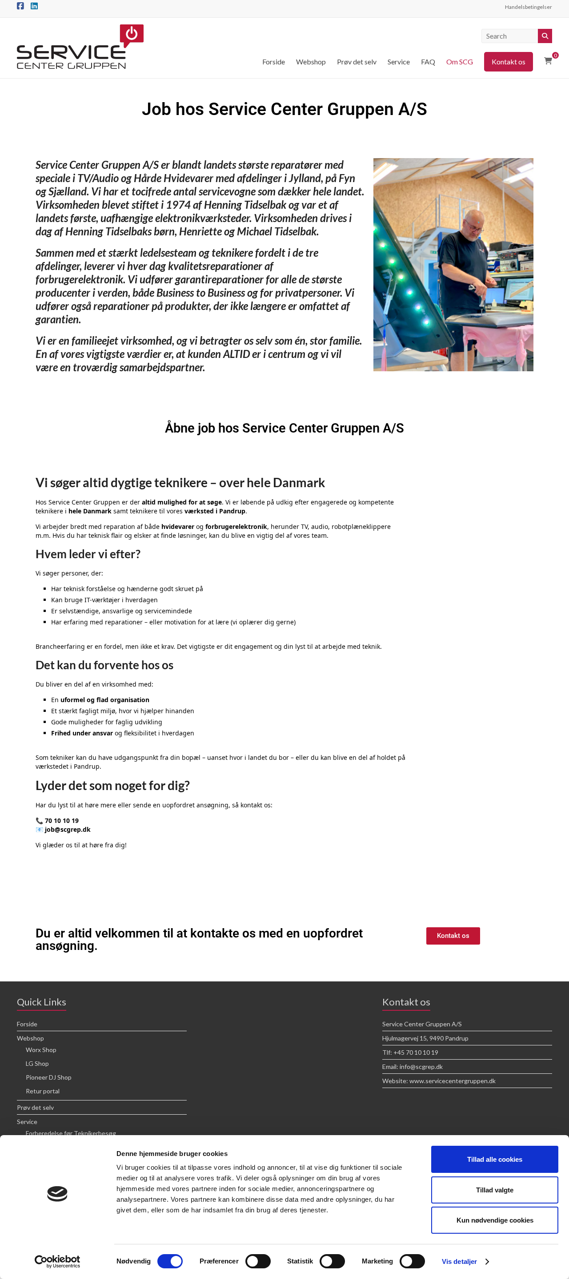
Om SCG (459, 61)
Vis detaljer (459, 1261)
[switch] (258, 1261)
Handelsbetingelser (528, 7)
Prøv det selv (357, 61)
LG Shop (37, 1063)
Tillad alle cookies (494, 1159)
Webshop (311, 61)
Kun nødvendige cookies (495, 1220)
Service (399, 61)
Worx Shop (41, 1049)
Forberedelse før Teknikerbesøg (71, 1133)
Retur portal (43, 1091)
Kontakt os (508, 61)
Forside (273, 61)
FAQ (428, 61)
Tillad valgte (494, 1190)
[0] (548, 61)
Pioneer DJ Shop (49, 1077)
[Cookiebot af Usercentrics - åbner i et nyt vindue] (57, 1261)
